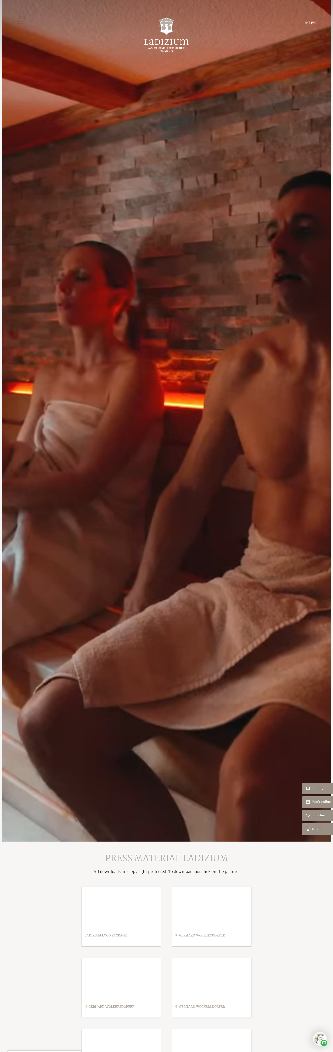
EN (313, 23)
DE (306, 23)
